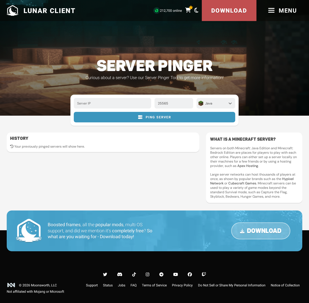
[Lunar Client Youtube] (175, 274)
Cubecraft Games (242, 183)
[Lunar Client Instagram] (147, 274)
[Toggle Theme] (196, 10)
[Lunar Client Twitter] (105, 274)
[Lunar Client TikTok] (134, 274)
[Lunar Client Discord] (119, 274)
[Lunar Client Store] (188, 10)
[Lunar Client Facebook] (190, 274)
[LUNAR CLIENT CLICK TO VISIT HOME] (12, 10)
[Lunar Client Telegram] (161, 274)
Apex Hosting (247, 166)
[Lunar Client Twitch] (204, 274)
